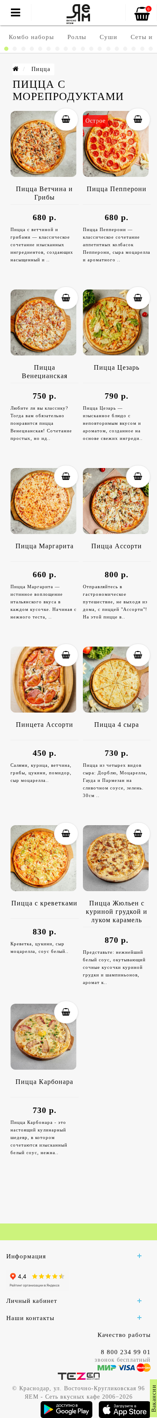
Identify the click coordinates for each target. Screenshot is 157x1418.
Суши (108, 37)
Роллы (76, 37)
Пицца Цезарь (116, 367)
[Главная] (16, 69)
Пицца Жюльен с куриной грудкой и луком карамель (116, 911)
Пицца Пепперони (117, 188)
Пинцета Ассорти (44, 724)
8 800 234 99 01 (126, 1352)
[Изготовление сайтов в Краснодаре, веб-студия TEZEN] (79, 1376)
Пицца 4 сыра (116, 724)
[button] (6, 49)
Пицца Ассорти (116, 546)
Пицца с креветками (44, 903)
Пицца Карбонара (44, 1081)
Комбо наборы (31, 37)
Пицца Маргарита (44, 546)
